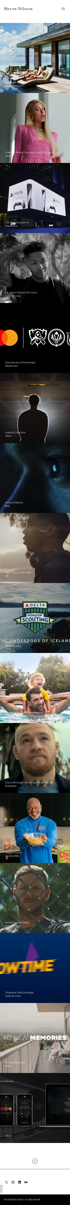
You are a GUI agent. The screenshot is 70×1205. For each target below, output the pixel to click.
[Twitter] (6, 1182)
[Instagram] (13, 1182)
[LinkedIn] (19, 1182)
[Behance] (26, 1182)
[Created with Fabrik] (1, 1189)
